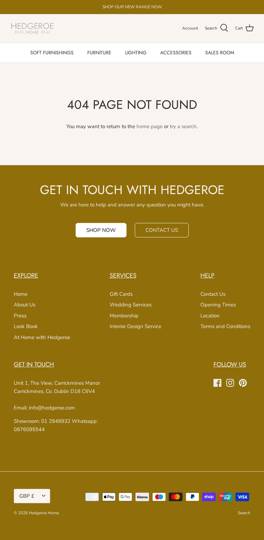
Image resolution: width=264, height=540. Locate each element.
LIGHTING (135, 52)
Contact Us (213, 294)
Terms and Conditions (225, 326)
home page (149, 126)
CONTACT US (161, 230)
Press (20, 315)
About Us (24, 304)
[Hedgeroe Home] (32, 28)
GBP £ (26, 496)
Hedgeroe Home (44, 513)
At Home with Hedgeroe (42, 337)
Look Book (26, 326)
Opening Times (218, 304)
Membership (124, 315)
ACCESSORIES (175, 52)
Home (21, 294)
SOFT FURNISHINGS (52, 52)
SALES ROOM (219, 52)
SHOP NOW (101, 230)
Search (244, 513)
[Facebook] (217, 383)
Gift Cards (121, 294)
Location (210, 315)
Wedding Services (131, 304)
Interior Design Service (135, 326)
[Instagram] (230, 383)
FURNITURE (99, 52)
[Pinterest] (243, 383)
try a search (183, 126)
